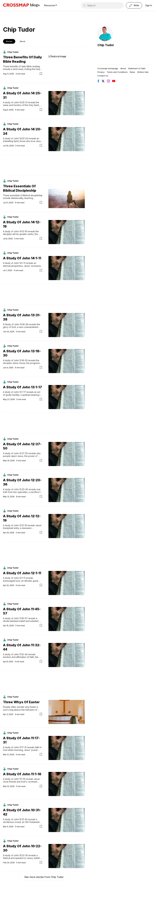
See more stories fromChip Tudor (44, 876)
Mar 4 (5, 826)
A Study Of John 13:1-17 (22, 387)
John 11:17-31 (20, 747)
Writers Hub (142, 72)
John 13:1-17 (20, 392)
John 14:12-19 (20, 231)
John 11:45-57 (20, 618)
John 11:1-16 (19, 779)
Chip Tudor (13, 52)
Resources (49, 5)
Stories (9, 41)
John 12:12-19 (20, 525)
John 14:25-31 (20, 102)
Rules (132, 72)
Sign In (148, 5)
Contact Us (102, 75)
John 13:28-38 (21, 324)
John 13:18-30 (20, 360)
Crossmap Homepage (107, 68)
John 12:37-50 (21, 453)
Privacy (100, 72)
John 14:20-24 (21, 138)
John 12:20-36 (21, 489)
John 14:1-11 (19, 263)
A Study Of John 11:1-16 (22, 774)
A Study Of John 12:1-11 (22, 573)
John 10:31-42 (20, 819)
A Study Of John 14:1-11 (22, 258)
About (22, 41)
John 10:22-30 (21, 855)
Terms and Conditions (117, 72)
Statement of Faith (136, 68)
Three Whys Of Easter (21, 702)
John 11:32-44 (20, 654)
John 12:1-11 (19, 578)
